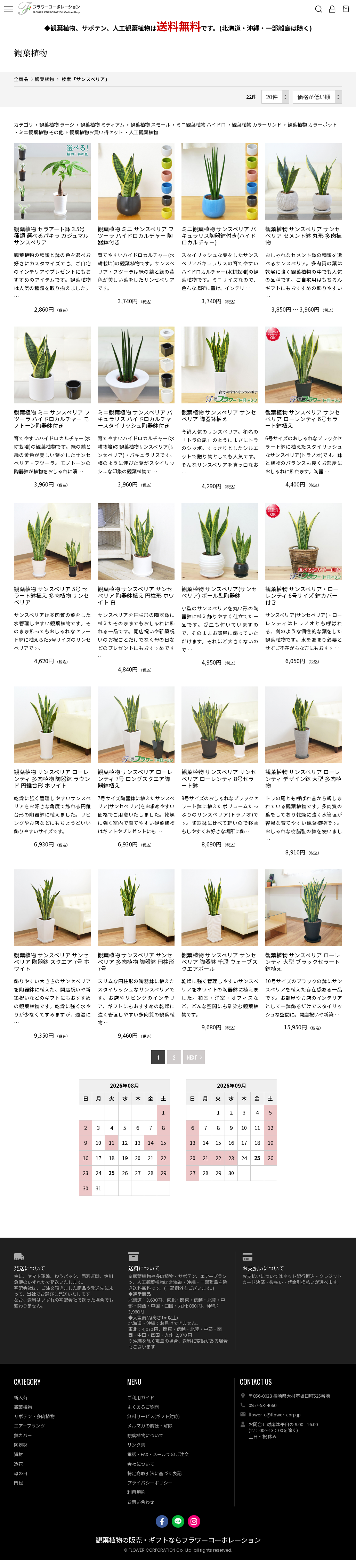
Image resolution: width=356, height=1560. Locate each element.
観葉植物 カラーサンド (257, 124)
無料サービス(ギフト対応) (153, 1416)
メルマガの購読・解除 (149, 1425)
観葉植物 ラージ (56, 124)
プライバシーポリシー (149, 1482)
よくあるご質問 (143, 1407)
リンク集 (136, 1444)
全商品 (21, 78)
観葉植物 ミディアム (102, 124)
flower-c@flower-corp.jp (275, 1414)
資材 (18, 1454)
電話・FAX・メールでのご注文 (158, 1454)
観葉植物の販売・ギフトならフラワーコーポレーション (178, 1540)
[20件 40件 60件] (275, 97)
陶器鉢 (20, 1444)
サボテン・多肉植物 (34, 1416)
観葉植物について (145, 1435)
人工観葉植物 (143, 132)
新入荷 (20, 1397)
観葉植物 (44, 78)
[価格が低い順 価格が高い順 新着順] (317, 97)
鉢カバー (23, 1435)
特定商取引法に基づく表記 (154, 1473)
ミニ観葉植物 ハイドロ (201, 124)
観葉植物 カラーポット (312, 124)
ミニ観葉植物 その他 (41, 132)
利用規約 (136, 1492)
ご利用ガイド (140, 1397)
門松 (18, 1482)
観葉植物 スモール (150, 124)
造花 (18, 1464)
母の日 (20, 1473)
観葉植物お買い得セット (96, 132)
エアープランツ (29, 1425)
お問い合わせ (140, 1501)
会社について (140, 1464)
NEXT (192, 1057)
